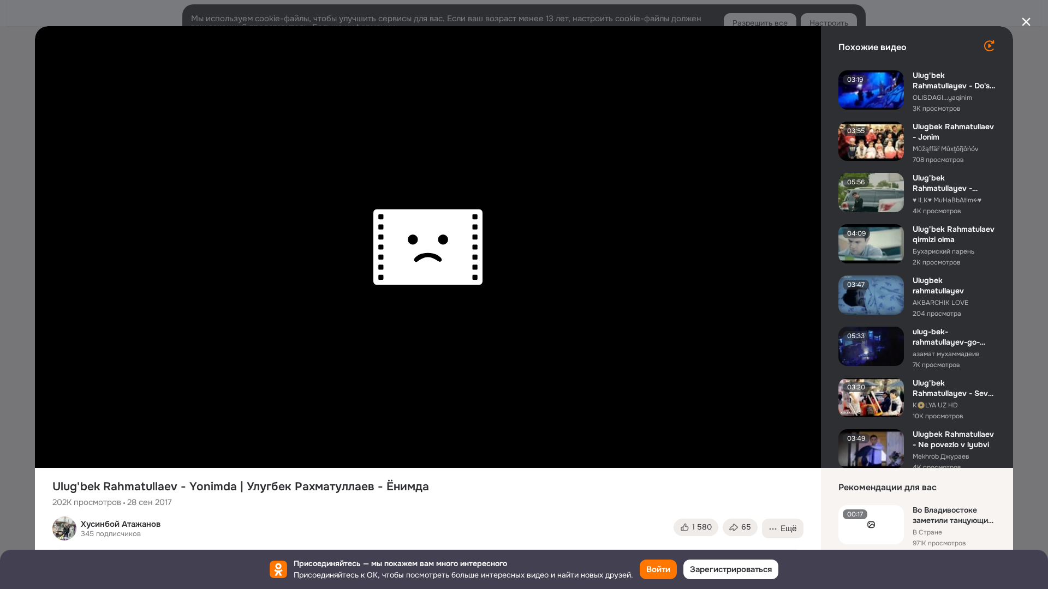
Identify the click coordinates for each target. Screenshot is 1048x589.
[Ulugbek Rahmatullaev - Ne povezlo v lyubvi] (871, 448)
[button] (696, 527)
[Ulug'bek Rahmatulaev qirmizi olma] (871, 243)
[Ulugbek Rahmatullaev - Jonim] (871, 141)
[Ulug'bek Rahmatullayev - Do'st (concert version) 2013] (871, 90)
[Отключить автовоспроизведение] (989, 45)
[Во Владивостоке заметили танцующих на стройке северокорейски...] (871, 524)
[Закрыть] (1026, 22)
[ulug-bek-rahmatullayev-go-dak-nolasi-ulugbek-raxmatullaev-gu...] (871, 346)
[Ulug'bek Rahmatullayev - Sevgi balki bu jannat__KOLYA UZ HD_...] (871, 397)
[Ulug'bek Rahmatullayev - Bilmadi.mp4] (871, 192)
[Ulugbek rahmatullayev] (871, 295)
